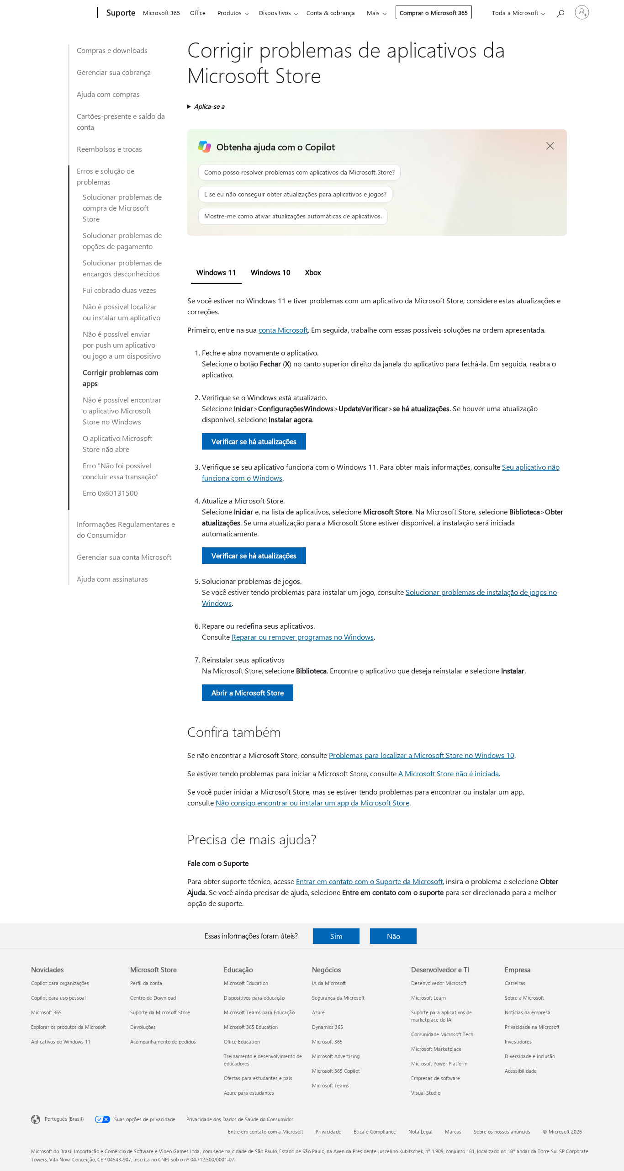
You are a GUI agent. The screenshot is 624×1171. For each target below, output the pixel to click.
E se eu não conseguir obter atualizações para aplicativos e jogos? (295, 194)
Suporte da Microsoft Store (160, 1012)
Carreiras (515, 983)
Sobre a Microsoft (524, 997)
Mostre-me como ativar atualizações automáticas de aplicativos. (293, 216)
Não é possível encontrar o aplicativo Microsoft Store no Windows (122, 410)
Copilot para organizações (60, 983)
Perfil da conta (146, 983)
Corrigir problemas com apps (121, 377)
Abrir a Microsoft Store (248, 692)
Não (393, 936)
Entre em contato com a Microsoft (265, 1131)
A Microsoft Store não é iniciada (448, 773)
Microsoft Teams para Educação (259, 1012)
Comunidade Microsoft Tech (442, 1034)
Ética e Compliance (375, 1131)
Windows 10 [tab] (271, 272)
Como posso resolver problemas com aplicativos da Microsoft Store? (299, 172)
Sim (336, 936)
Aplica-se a (209, 106)
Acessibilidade (521, 1070)
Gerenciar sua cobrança (114, 72)
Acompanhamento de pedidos (163, 1041)
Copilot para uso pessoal (58, 997)
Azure (318, 1012)
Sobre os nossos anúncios (502, 1131)
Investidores (518, 1041)
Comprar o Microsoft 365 (434, 12)
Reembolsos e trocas (109, 149)
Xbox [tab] (313, 272)
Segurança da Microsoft (338, 997)
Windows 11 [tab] (216, 272)
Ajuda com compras (108, 94)
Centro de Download (153, 997)
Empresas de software (435, 1078)
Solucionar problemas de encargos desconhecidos (122, 268)
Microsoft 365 (161, 12)
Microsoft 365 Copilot (336, 1070)
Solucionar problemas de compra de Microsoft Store (122, 207)
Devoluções (143, 1026)
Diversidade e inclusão (530, 1056)
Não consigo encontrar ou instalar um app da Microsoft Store (312, 802)
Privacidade (328, 1131)
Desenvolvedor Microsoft (438, 983)
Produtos (229, 12)
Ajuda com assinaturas (112, 578)
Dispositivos (275, 12)
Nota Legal (420, 1131)
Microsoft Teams (330, 1085)
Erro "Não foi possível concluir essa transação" (121, 471)
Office (198, 12)
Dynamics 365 (327, 1026)
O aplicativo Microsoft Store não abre (117, 443)
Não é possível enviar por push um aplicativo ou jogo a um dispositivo (122, 344)
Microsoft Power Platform (439, 1063)
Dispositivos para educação (254, 997)
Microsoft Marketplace (436, 1048)
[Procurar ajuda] (560, 11)
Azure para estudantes (249, 1092)
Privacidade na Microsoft (532, 1026)
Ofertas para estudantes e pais (258, 1078)
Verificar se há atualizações (254, 441)
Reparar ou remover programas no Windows (303, 636)
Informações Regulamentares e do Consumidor (126, 529)
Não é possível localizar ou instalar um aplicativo (121, 312)
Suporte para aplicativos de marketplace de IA (441, 1016)
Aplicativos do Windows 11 (60, 1041)
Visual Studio (425, 1092)
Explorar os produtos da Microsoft (68, 1026)
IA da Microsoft (329, 983)
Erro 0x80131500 (110, 493)
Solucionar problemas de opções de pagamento (122, 240)
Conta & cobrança (331, 12)
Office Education (242, 1041)
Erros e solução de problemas (105, 176)
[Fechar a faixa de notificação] (550, 146)
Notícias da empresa (527, 1012)
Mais (373, 12)
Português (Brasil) (64, 1118)
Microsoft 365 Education (251, 1026)
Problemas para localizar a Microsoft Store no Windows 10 (421, 755)
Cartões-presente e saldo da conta (121, 121)
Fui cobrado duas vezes (119, 290)
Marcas (453, 1131)
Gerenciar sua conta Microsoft (124, 557)
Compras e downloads (112, 50)
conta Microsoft (283, 329)
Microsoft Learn (428, 997)
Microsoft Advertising (336, 1056)
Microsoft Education (246, 983)
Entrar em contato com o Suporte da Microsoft (369, 881)
